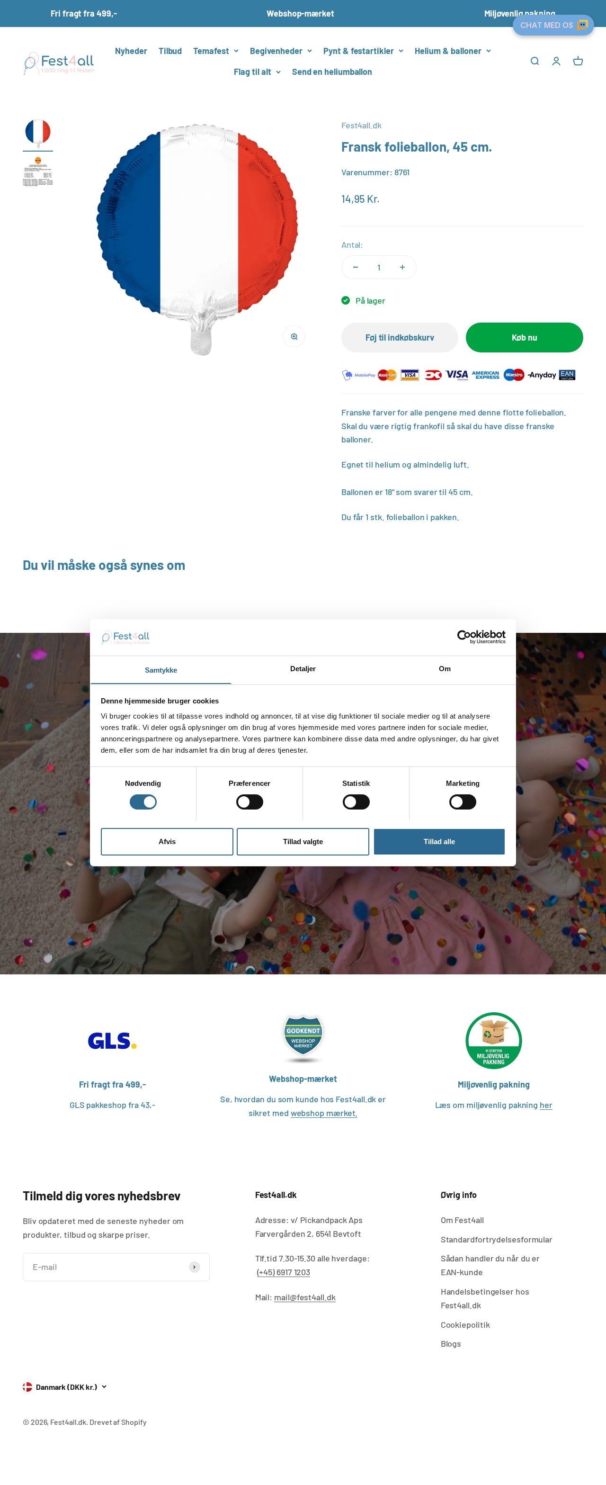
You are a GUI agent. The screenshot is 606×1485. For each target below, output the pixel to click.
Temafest (211, 50)
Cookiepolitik (465, 1324)
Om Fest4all (462, 1220)
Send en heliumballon (332, 71)
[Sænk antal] (355, 267)
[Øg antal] (402, 267)
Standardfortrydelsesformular (497, 1239)
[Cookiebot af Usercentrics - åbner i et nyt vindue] (464, 637)
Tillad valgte (303, 841)
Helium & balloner (448, 50)
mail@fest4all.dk (305, 1297)
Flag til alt (252, 71)
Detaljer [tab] (303, 668)
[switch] (249, 802)
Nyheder (131, 50)
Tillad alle (439, 841)
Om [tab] (445, 668)
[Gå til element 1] (38, 135)
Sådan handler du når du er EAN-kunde (490, 1265)
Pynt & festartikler (358, 50)
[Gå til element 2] (38, 172)
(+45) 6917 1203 (284, 1272)
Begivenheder (276, 50)
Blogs (451, 1343)
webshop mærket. (324, 1112)
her (546, 1104)
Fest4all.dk (361, 125)
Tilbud (170, 50)
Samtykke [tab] (161, 670)
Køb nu (524, 337)
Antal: (352, 244)
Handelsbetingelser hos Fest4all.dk (485, 1298)
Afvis (167, 841)
